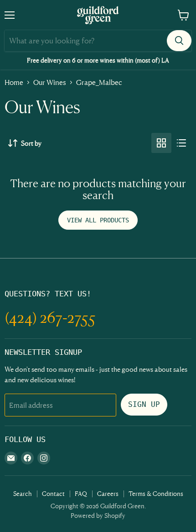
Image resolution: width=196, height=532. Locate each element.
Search (22, 493)
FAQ (81, 493)
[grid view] (161, 143)
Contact (53, 493)
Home (14, 82)
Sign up (144, 404)
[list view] (181, 143)
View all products (98, 220)
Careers (108, 493)
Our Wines (49, 82)
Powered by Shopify (98, 515)
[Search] (179, 40)
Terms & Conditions (156, 493)
